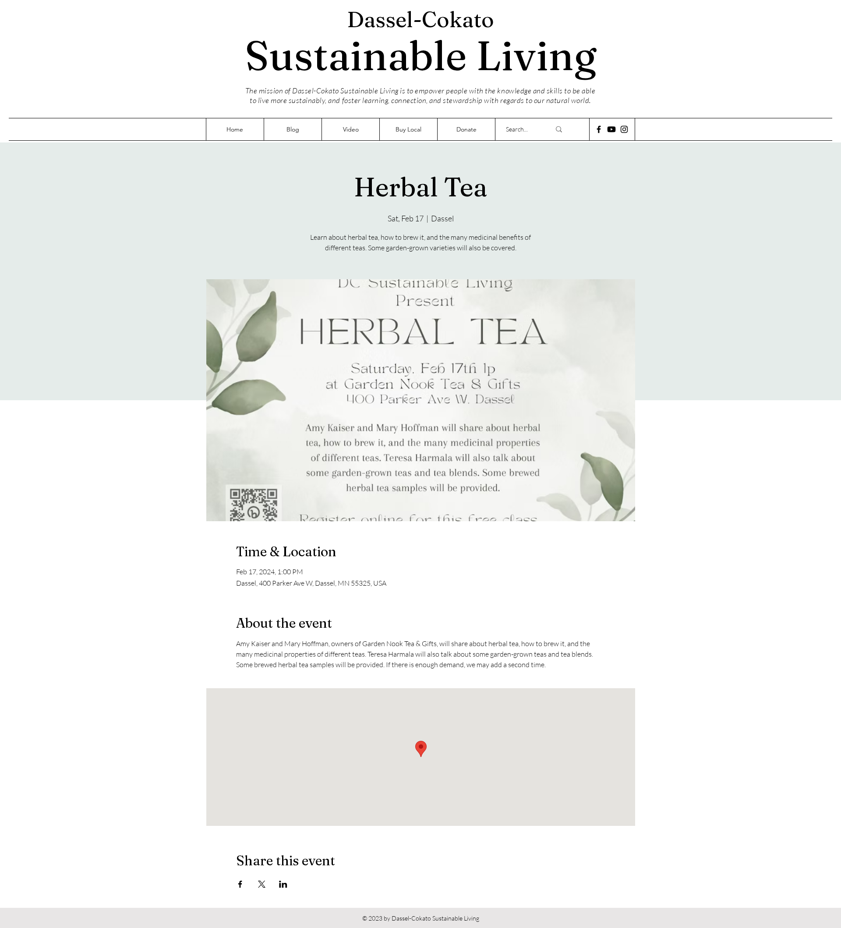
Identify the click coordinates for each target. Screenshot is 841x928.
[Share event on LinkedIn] (283, 884)
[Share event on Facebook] (240, 884)
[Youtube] (611, 129)
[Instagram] (624, 129)
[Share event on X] (262, 884)
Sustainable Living (421, 55)
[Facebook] (599, 129)
